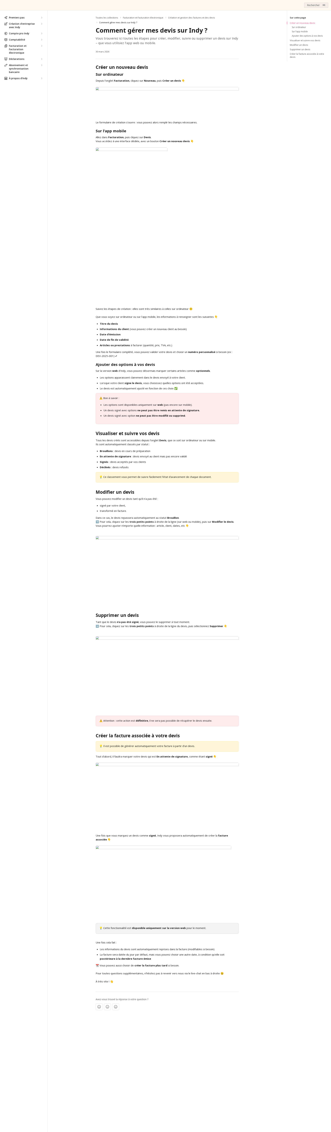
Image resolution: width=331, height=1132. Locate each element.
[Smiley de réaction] (115, 1006)
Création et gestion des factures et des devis (191, 17)
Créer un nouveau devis (302, 22)
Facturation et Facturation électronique (143, 17)
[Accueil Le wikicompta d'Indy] (3, 5)
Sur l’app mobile (300, 31)
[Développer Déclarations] (41, 59)
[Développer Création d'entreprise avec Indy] (41, 23)
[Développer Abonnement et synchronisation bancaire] (41, 65)
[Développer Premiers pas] (41, 17)
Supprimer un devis (300, 49)
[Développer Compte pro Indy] (41, 33)
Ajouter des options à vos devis (307, 36)
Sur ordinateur (299, 27)
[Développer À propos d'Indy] (41, 78)
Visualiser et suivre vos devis (305, 40)
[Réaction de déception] (99, 1006)
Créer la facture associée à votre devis (307, 55)
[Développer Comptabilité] (41, 39)
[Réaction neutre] (107, 1006)
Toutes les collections (107, 17)
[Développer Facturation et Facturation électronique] (41, 45)
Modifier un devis (299, 44)
